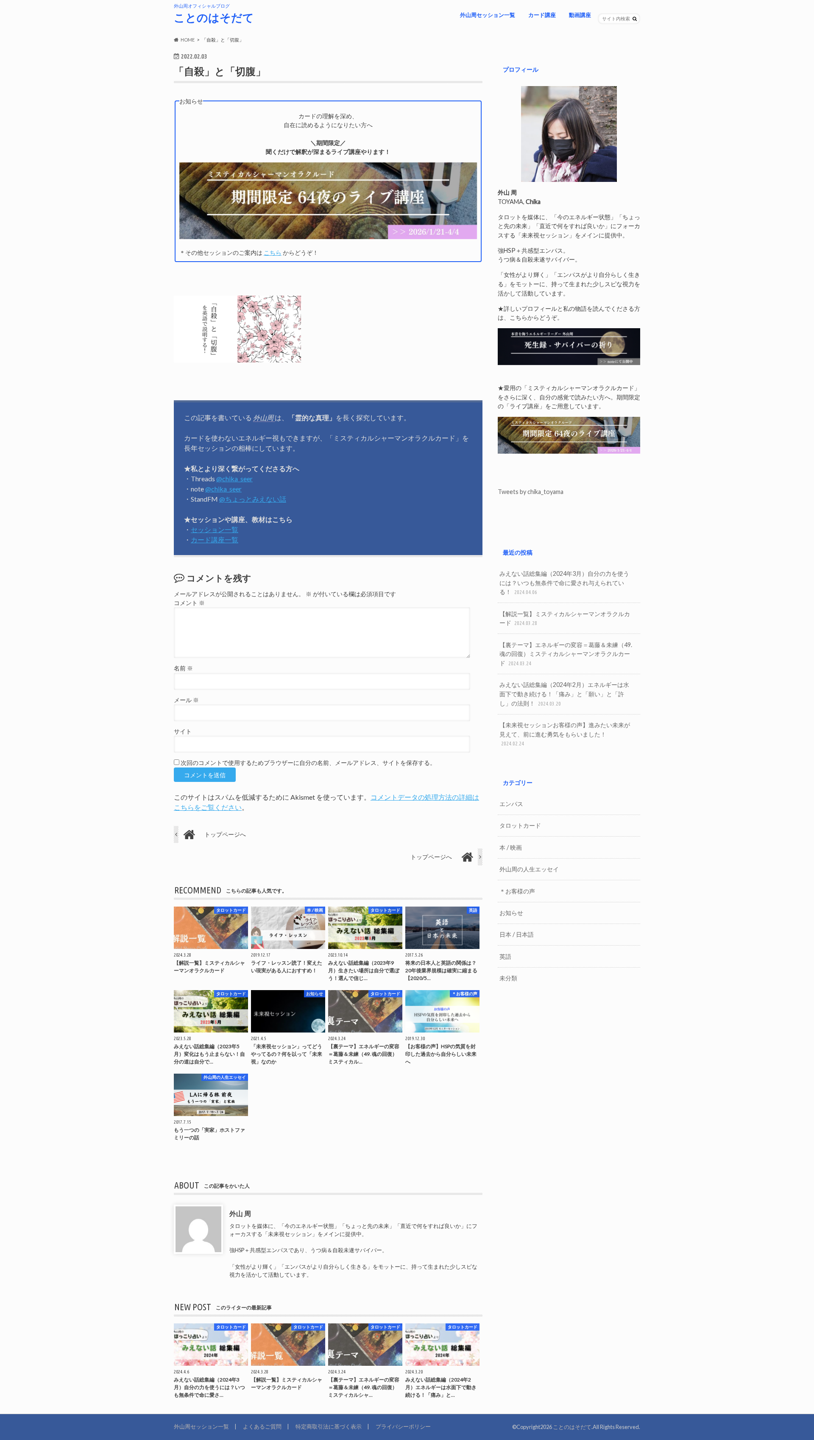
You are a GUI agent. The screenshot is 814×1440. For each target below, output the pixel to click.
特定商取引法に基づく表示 (328, 1426)
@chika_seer (234, 478)
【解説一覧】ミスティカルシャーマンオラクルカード (564, 618)
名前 (183, 668)
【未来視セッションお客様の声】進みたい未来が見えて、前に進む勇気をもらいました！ (564, 733)
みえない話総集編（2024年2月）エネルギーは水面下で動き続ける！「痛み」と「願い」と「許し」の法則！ (564, 693)
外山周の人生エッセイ (529, 869)
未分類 (508, 978)
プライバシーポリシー (403, 1426)
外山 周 (240, 1213)
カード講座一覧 (214, 540)
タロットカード (520, 825)
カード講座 (542, 14)
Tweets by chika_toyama (530, 491)
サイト (183, 731)
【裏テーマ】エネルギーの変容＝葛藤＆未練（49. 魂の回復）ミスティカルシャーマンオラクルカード (565, 654)
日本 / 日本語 (516, 934)
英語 (505, 956)
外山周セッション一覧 (487, 14)
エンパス (511, 803)
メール (186, 700)
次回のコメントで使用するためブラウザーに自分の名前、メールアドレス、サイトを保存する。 (308, 762)
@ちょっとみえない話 (252, 499)
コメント (189, 603)
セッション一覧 (214, 529)
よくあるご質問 (262, 1426)
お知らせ (511, 912)
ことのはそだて (214, 17)
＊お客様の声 (517, 891)
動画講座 (580, 14)
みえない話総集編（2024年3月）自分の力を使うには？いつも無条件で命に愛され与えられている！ (564, 582)
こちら (273, 252)
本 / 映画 (510, 847)
